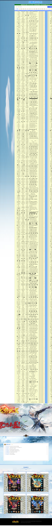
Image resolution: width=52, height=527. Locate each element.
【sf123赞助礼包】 (7, 449)
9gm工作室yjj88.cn (26, 522)
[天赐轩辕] (15, 522)
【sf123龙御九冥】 (7, 454)
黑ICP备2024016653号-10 (23, 521)
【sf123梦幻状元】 (7, 447)
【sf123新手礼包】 (7, 446)
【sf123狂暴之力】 (7, 448)
